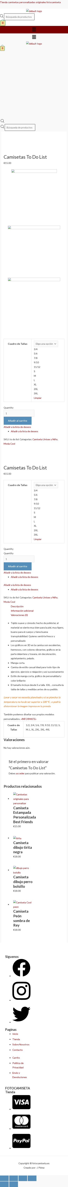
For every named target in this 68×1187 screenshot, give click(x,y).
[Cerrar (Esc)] (32, 1178)
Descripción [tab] (17, 606)
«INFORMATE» (28, 718)
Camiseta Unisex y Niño (45, 439)
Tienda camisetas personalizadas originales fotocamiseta (30, 2)
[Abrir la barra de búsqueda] (2, 121)
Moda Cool (9, 443)
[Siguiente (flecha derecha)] (13, 1184)
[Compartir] (22, 1178)
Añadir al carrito (17, 420)
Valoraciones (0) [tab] (19, 615)
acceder (20, 773)
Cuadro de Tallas (17, 343)
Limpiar (37, 397)
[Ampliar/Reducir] (4, 1178)
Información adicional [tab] (22, 610)
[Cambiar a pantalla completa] (13, 1178)
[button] (34, 29)
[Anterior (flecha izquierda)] (4, 1184)
